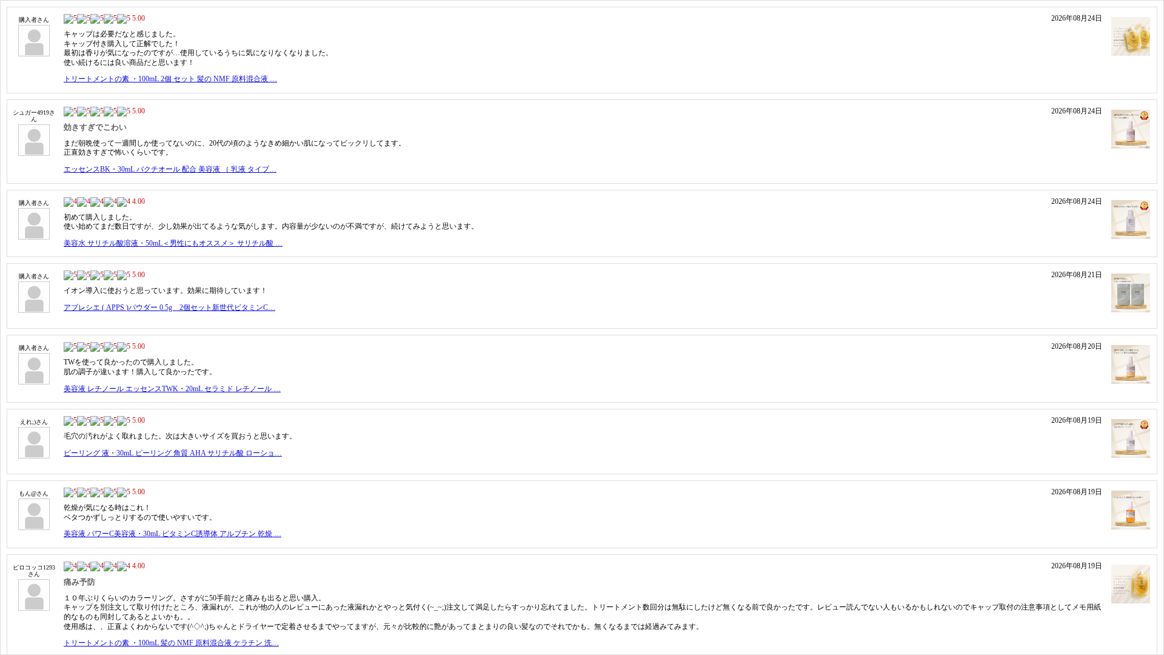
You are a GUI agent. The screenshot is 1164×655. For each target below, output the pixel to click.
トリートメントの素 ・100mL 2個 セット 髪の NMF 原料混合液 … (170, 79)
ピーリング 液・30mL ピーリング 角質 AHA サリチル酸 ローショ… (173, 453)
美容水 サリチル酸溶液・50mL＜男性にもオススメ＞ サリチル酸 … (173, 243)
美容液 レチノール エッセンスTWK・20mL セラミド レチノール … (172, 389)
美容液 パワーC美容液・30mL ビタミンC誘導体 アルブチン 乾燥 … (172, 533)
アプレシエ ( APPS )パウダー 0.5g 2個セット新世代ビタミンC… (169, 307)
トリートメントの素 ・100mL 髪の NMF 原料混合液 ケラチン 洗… (171, 643)
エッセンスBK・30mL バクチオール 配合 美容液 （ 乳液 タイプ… (170, 169)
